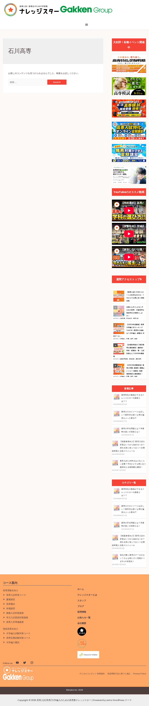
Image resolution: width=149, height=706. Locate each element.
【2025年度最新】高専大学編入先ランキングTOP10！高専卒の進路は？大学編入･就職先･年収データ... (128, 330)
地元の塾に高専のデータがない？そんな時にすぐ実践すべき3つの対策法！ (132, 558)
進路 (136, 339)
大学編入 (123, 339)
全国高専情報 (124, 359)
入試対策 (123, 318)
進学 (132, 339)
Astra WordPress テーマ (119, 700)
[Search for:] (27, 82)
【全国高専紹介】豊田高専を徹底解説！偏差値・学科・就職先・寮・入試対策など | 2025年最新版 (128, 350)
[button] (86, 24)
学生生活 (129, 318)
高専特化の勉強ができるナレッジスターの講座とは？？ (132, 398)
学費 (128, 339)
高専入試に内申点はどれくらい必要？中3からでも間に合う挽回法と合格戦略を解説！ (133, 464)
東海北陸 (132, 359)
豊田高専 (138, 359)
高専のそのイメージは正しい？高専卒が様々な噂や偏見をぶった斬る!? (132, 414)
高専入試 (136, 318)
